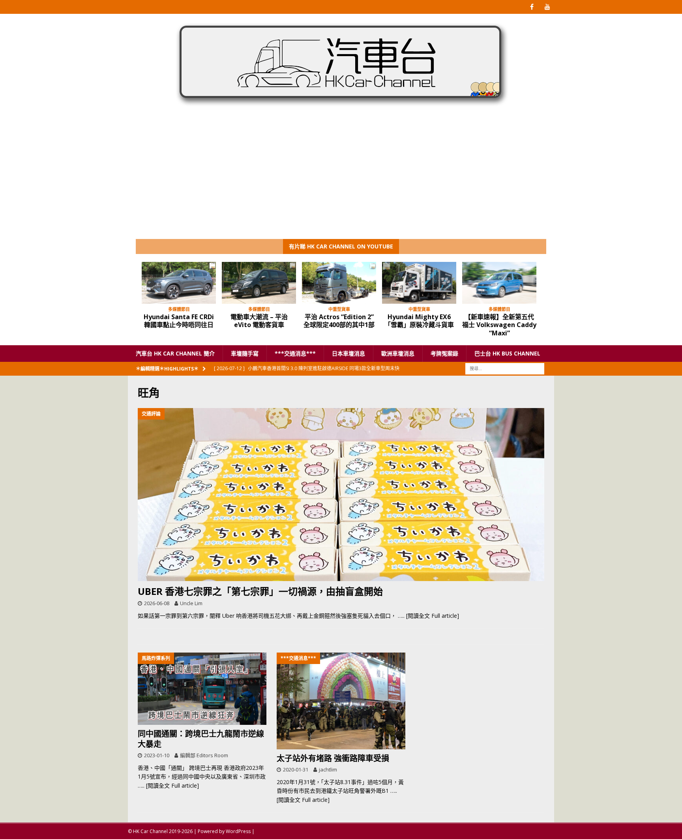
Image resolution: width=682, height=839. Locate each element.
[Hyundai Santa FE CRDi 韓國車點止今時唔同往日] (179, 283)
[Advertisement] (341, 179)
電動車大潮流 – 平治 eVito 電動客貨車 (259, 320)
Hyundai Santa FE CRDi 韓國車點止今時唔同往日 (179, 320)
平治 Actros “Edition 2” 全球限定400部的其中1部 (339, 320)
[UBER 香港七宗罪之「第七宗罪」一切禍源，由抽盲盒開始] (341, 494)
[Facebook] (532, 7)
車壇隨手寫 (245, 353)
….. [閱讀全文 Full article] (428, 615)
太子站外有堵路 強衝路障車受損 (333, 758)
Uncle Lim (191, 603)
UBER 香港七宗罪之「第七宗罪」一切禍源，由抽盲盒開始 (260, 591)
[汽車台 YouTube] (547, 7)
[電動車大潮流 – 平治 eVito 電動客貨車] (259, 283)
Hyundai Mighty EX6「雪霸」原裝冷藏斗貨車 (419, 320)
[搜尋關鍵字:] (504, 368)
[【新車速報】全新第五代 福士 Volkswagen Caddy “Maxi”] (499, 283)
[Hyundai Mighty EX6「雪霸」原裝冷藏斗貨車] (419, 283)
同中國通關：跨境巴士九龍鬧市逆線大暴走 (201, 738)
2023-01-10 (156, 755)
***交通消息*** (295, 353)
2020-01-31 (295, 769)
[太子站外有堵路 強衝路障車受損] (341, 701)
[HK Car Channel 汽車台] (341, 108)
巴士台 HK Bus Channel (507, 353)
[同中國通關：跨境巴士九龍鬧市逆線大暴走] (202, 689)
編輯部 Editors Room (204, 755)
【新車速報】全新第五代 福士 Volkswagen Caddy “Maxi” (499, 325)
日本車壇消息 (348, 353)
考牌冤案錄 (444, 353)
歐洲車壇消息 (397, 353)
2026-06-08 (156, 603)
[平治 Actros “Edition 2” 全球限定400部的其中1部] (339, 283)
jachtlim (328, 769)
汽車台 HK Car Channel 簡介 (175, 353)
